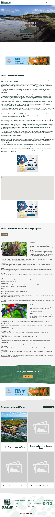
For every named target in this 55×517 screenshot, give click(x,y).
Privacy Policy (33, 500)
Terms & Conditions (34, 503)
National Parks (20, 500)
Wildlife (4, 234)
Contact (31, 506)
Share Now (27, 376)
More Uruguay (48, 407)
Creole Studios (32, 513)
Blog (16, 503)
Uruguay (16, 81)
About (17, 506)
